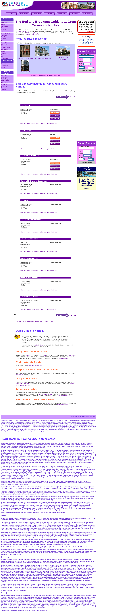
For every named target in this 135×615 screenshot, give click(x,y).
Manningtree (65, 532)
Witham (10, 604)
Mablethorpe (4, 532)
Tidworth (58, 586)
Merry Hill (4, 535)
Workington (53, 604)
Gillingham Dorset (34, 497)
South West (4, 77)
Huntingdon (51, 510)
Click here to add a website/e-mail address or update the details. (38, 123)
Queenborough (5, 557)
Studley (40, 578)
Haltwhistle (43, 502)
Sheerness (82, 567)
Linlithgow (24, 525)
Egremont (4, 488)
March (93, 532)
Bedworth (76, 452)
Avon (8, 447)
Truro (51, 587)
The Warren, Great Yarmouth (25, 58)
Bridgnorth (37, 459)
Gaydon (26, 497)
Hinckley (15, 508)
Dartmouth (25, 481)
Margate (3, 534)
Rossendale (4, 562)
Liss (46, 525)
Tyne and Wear (90, 587)
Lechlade (85, 522)
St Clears (26, 574)
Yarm (2, 610)
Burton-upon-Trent (86, 462)
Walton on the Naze (79, 595)
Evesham (64, 488)
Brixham (80, 459)
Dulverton (81, 482)
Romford (66, 561)
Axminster (21, 447)
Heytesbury (58, 507)
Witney (15, 604)
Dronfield (69, 482)
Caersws (7, 466)
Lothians (43, 528)
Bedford (60, 452)
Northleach (83, 542)
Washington (68, 597)
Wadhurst (12, 595)
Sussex (21, 580)
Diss (2, 31)
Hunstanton (4, 42)
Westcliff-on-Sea (30, 600)
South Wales (69, 571)
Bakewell (3, 450)
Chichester (19, 471)
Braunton (3, 459)
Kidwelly (61, 518)
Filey (6, 492)
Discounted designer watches (17, 422)
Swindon (3, 581)
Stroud (29, 578)
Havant (69, 504)
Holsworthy (47, 508)
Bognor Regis (60, 456)
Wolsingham (61, 604)
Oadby (3, 547)
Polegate (59, 551)
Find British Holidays (51, 429)
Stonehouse (45, 577)
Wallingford (19, 595)
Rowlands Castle (28, 562)
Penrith (75, 549)
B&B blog (75, 13)
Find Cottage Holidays (45, 423)
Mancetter (50, 532)
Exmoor (75, 488)
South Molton (87, 571)
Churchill (23, 472)
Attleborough (4, 22)
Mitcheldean (4, 537)
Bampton (23, 450)
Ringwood (45, 561)
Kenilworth (22, 518)
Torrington (17, 587)
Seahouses (10, 567)
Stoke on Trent (23, 577)
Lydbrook (16, 530)
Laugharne (45, 522)
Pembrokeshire (61, 549)
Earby (10, 487)
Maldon (35, 532)
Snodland (16, 571)
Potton (46, 552)
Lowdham (64, 528)
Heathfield (39, 505)
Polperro (73, 551)
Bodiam (47, 456)
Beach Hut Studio (46, 420)
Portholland (11, 552)
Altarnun (8, 444)
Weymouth (4, 601)
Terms (79, 416)
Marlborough (43, 534)
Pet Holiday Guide (38, 426)
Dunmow (15, 484)
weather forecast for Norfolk (35, 366)
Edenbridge (78, 487)
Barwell (83, 450)
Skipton (79, 570)
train (48, 355)
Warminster (37, 597)
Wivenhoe (21, 604)
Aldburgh (47, 443)
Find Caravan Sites (6, 425)
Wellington (46, 598)
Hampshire (68, 502)
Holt (2, 40)
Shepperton (10, 568)
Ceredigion (55, 468)
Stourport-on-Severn (74, 577)
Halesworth (30, 502)
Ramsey (20, 559)
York (37, 610)
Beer (81, 452)
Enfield (27, 488)
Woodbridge (87, 604)
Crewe (24, 477)
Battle (15, 452)
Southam (38, 573)
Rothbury (12, 562)
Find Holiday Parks (26, 423)
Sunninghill (4, 580)
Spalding (91, 573)
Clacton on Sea (64, 472)
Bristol (74, 459)
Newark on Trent (38, 540)
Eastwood (54, 487)
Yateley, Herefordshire (17, 610)
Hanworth (87, 502)
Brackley (50, 458)
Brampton (82, 458)
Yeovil (33, 610)
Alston (3, 444)
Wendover (70, 598)
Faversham (64, 491)
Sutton (27, 580)
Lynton (60, 530)
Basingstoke (4, 452)
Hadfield (3, 502)
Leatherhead (78, 522)
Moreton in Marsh (48, 537)
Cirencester (46, 472)
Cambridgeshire (5, 64)
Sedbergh (35, 567)
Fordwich (78, 492)
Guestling (27, 500)
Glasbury (54, 497)
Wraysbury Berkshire (14, 607)
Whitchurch (16, 601)
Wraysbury (4, 607)
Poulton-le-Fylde (54, 552)
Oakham (14, 547)
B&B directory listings (32, 33)
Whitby (10, 601)
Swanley (87, 580)
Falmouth (11, 491)
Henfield (75, 505)
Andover (67, 444)
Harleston (3, 38)
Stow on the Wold (86, 577)
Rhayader (88, 559)
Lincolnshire (4, 66)
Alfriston (77, 443)
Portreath (24, 552)
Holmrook (40, 508)
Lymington (40, 530)
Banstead (35, 450)
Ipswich (46, 512)
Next (71, 97)
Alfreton (71, 443)
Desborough (67, 481)
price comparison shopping (28, 429)
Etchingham (53, 488)
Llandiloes (50, 527)
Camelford (52, 466)
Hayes (89, 504)
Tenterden (70, 584)
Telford (47, 584)
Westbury (21, 600)
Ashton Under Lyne (72, 446)
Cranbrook (83, 475)
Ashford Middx (60, 446)
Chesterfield (83, 469)
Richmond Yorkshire (7, 561)
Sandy (47, 565)
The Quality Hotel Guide (22, 384)
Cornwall (25, 475)
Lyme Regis (32, 530)
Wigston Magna (80, 601)
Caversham (47, 468)
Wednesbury (18, 598)
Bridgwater (44, 459)
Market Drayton (11, 534)
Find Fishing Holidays (60, 425)
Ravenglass (34, 559)
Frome (40, 494)
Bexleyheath (51, 453)
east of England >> (62, 404)
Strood (24, 578)
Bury (8, 464)
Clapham (72, 472)
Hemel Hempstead (66, 505)
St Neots (74, 574)
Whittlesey (54, 601)
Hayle (94, 504)
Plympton (53, 551)
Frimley (25, 494)
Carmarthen (82, 466)
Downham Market (6, 33)
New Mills (33, 541)
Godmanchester (13, 498)
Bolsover (68, 456)
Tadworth (3, 584)
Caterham (34, 468)
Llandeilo (84, 525)
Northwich (15, 544)
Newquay (65, 541)
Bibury (58, 453)
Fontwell (56, 492)
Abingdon (20, 443)
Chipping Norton (70, 471)
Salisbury (21, 565)
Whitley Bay (38, 601)
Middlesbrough (20, 535)
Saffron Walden (5, 565)
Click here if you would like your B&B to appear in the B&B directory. (35, 321)
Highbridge (4, 508)
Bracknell (57, 458)
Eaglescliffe (4, 487)
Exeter (70, 488)
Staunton (49, 575)
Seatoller (17, 567)
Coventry (71, 475)
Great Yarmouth (5, 37)
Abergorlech (12, 443)
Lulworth (92, 528)
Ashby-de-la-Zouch (31, 446)
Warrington (45, 597)
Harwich (43, 504)
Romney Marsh (74, 561)
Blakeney (30, 456)
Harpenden (23, 504)
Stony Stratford (54, 577)
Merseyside (11, 535)
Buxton (24, 464)
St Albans (12, 574)
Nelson (22, 540)
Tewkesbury (83, 584)
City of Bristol (55, 472)
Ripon (55, 561)
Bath (10, 452)
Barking (47, 450)
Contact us (85, 416)
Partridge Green (33, 549)
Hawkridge (75, 504)
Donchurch (4, 482)
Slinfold (90, 570)
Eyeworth (91, 488)
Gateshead (13, 497)
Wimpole (10, 603)
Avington (3, 447)
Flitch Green (36, 492)
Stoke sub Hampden (35, 577)
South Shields (61, 571)
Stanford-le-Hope (22, 575)
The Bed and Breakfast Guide (25, 420)
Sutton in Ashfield (57, 580)
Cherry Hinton (34, 469)
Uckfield (3, 590)
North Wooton (45, 542)
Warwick (52, 597)
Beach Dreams (43, 428)
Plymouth (46, 551)
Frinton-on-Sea (32, 494)
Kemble (3, 518)
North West (4, 86)
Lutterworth (8, 530)
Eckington (71, 487)
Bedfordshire (68, 452)
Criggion (43, 477)
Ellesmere (11, 488)
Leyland (83, 524)
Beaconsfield (22, 452)
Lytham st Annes (68, 530)
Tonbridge (4, 587)
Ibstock (3, 512)
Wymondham (4, 58)
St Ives (32, 574)
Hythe (57, 510)
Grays (72, 498)
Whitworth (61, 601)
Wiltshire (23, 603)
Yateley (7, 610)
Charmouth (82, 468)
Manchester (57, 532)
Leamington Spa (68, 522)
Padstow (3, 549)
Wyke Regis (32, 607)
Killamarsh (68, 518)
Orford (47, 547)
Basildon (89, 450)
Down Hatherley (48, 482)
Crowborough (69, 477)
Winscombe (78, 603)
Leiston (51, 524)
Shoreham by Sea (89, 568)
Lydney (26, 530)
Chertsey (42, 469)
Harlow (16, 504)
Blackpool (23, 456)
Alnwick (83, 443)
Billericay (8, 455)
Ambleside (32, 444)
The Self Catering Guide (45, 394)
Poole (78, 551)
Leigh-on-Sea (33, 524)
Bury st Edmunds (16, 464)
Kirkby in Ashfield (26, 519)
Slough (3, 571)
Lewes (72, 524)
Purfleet (19, 554)
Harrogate (30, 504)
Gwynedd (49, 500)
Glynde (92, 497)
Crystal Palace (5, 478)
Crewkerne (50, 477)
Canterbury (59, 466)
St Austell (19, 574)
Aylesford (35, 447)
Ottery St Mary (61, 547)
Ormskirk (53, 547)
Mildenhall (42, 535)
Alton (13, 444)
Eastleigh (39, 487)
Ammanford (60, 444)
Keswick (39, 518)
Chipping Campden (58, 471)
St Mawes (68, 574)
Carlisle (75, 466)
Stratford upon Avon (15, 578)
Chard (70, 468)
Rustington (71, 562)
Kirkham (56, 519)
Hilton (9, 508)
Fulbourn (45, 494)
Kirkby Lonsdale (37, 519)
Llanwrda (64, 527)
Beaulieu (43, 452)
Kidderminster (54, 518)
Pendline (69, 549)
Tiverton (79, 586)
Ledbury (91, 522)
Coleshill (73, 474)
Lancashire (11, 522)
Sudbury (59, 578)
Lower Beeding (72, 528)
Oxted (86, 547)
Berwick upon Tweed (24, 453)
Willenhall (16, 603)
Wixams (27, 604)
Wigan (73, 601)
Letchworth (65, 524)
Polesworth (66, 551)
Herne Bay (20, 507)
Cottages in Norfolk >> (63, 395)
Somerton (53, 571)
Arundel (3, 446)
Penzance (81, 549)
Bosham (10, 458)
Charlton (75, 468)
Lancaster (19, 522)
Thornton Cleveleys (31, 586)
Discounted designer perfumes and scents (39, 422)
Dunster (3, 484)
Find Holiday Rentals (19, 428)
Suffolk (3, 67)
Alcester (34, 443)
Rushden (65, 562)
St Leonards (48, 574)
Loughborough (51, 528)
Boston (16, 458)
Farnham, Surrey (48, 491)
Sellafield (54, 567)
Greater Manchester (7, 500)
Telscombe (54, 584)
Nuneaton (67, 544)
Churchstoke (30, 472)
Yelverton (27, 610)
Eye (86, 488)
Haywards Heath (24, 505)
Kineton (75, 518)
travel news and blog (13, 429)
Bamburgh (16, 450)
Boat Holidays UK (27, 426)
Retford (82, 559)
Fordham (62, 492)
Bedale (55, 452)
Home (11, 13)
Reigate (76, 559)
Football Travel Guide (15, 426)
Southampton (10, 573)
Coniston (89, 474)
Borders (79, 456)
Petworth (32, 551)
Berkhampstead (6, 453)
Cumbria (27, 478)
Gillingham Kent (45, 497)
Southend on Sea (30, 573)
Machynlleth (13, 532)
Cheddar (10, 469)
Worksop (73, 606)
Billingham (15, 455)
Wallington (26, 595)
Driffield (56, 482)
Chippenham (34, 471)
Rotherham (19, 562)
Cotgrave (54, 475)
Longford (19, 528)
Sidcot (18, 570)
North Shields (26, 542)
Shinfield (60, 568)
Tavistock (34, 584)
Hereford (3, 507)
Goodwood (22, 498)
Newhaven (4, 541)
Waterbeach (76, 597)
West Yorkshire (80, 600)
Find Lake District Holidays (78, 429)
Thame (90, 584)
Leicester (15, 524)
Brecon (14, 459)
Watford (92, 597)
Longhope (26, 528)
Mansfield (73, 532)
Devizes (74, 481)
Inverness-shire (38, 512)
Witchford (4, 604)
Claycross (84, 472)
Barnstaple (64, 450)
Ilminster (29, 512)
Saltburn (27, 565)
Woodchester (5, 606)
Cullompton (20, 478)
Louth (58, 528)
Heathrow (45, 505)
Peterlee (19, 551)
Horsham (88, 508)
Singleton (48, 570)
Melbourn (74, 534)
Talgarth (9, 584)
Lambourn (4, 522)
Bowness (43, 458)
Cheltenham (25, 469)
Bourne (21, 458)
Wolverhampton (71, 604)
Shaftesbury (74, 567)
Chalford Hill (63, 468)
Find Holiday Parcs (58, 423)
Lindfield (11, 525)
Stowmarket (4, 578)
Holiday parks (62, 13)
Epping (32, 488)
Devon (80, 481)
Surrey (16, 580)
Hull (30, 510)
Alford (66, 443)
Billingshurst (23, 455)
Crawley (12, 477)
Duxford (26, 484)
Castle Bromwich (24, 468)
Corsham (32, 475)
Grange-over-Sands (42, 498)
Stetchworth (57, 575)
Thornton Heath (42, 586)
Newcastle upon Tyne (82, 540)
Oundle (68, 547)
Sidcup (23, 570)
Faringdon (24, 491)
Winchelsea (37, 603)
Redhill (65, 559)
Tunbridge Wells (59, 587)
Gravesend (66, 498)
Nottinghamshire (58, 544)
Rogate (60, 561)
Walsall (33, 595)
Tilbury (63, 586)
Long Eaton (4, 528)
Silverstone (40, 570)
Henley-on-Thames (84, 505)
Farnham (39, 491)
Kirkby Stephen (47, 519)
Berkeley (91, 452)
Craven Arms (5, 477)
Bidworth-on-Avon (66, 453)
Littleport (60, 525)
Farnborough (32, 491)
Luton (2, 530)
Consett (3, 475)
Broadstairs (87, 459)
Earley (15, 487)
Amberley (25, 444)
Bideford (81, 453)
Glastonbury (61, 497)
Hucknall (25, 510)
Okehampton (21, 547)
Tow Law (35, 587)
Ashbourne (14, 446)
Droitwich (62, 482)
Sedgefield (42, 567)
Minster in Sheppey (82, 535)
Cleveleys (26, 474)
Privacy (74, 416)
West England (5, 80)
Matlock (67, 534)
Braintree (75, 458)
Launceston (52, 522)
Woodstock (30, 606)
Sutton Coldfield (46, 580)
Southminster (46, 573)
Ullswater (9, 590)
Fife (2, 492)
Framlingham (18, 494)
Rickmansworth (30, 561)
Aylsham (3, 24)
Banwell (41, 450)
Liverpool (66, 525)
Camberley (19, 466)
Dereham (3, 29)
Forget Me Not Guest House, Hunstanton (63, 58)
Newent (92, 540)
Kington (11, 519)
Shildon (54, 568)
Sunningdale (85, 578)
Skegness (63, 570)
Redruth (70, 559)
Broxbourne (63, 461)
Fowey (11, 494)
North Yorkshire (23, 544)
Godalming (4, 498)
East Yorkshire (62, 487)
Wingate (71, 603)
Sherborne (35, 568)
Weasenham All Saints (5, 55)
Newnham (48, 541)
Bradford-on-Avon (66, 458)
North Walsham (5, 47)
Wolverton (79, 604)
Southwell (67, 573)
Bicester (75, 453)
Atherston (82, 446)
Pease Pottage (51, 549)
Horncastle (77, 508)
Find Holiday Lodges (84, 425)
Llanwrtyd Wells (73, 527)
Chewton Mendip (10, 471)
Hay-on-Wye (14, 505)
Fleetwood (23, 492)
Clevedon (12, 474)
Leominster (57, 524)
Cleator (90, 472)
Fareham (17, 491)
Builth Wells (20, 462)
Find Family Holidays (46, 425)
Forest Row (85, 492)
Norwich (3, 46)
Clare (78, 472)
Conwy (9, 475)
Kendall (16, 518)
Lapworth (38, 522)
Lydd (21, 530)
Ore (43, 547)
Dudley (74, 482)
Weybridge (89, 600)
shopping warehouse (44, 431)
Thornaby (21, 586)
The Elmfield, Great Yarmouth (24, 72)
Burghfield (47, 462)
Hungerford (35, 510)
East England (5, 82)
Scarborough (73, 565)
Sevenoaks (66, 567)
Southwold (74, 573)
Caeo (2, 466)
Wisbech (91, 603)
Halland (37, 502)
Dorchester (11, 482)
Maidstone (29, 532)
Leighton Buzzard (43, 524)
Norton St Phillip (34, 544)
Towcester (29, 587)
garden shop (40, 429)
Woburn (33, 604)
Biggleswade (88, 453)
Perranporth (89, 549)
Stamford (13, 575)
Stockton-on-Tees (13, 577)
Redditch (59, 559)
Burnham (53, 462)
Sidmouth (29, 570)
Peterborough (11, 551)
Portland (17, 552)
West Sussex (71, 600)
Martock (55, 534)
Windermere (53, 603)
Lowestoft (81, 528)
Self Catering (37, 13)
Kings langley (82, 518)
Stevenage (64, 575)
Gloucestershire (84, 497)
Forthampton (5, 494)
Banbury (29, 450)
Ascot (8, 446)
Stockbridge (78, 575)
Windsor (60, 603)
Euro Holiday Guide (62, 426)
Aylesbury (28, 447)
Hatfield (63, 504)
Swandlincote (80, 580)
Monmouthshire (13, 537)
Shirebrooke (79, 568)
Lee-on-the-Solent (6, 524)
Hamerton (51, 502)
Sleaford (84, 570)
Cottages (49, 13)
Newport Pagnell (57, 541)
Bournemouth (29, 458)
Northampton (63, 542)
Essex (47, 488)
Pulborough (12, 554)
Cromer (3, 28)
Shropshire (12, 570)
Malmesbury (42, 532)
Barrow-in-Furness (74, 450)
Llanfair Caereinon (23, 527)
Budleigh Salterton (10, 462)
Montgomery (30, 537)
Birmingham (43, 455)
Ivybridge (62, 512)
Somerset (46, 571)
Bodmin (53, 456)
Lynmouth (54, 530)
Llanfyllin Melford (35, 527)
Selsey (60, 567)
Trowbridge (42, 587)
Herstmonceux (28, 507)
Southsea (61, 573)
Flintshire (29, 492)
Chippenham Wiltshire (45, 471)
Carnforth (15, 468)
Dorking (18, 482)
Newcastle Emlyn (70, 540)
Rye (77, 562)
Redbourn (48, 559)
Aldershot (54, 443)
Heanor (32, 505)
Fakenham (4, 35)
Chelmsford (17, 469)
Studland (34, 578)
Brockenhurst (13, 461)
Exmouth (81, 488)
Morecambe (38, 537)
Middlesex (28, 535)
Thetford (3, 53)
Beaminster (36, 452)
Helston (57, 505)
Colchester (66, 474)
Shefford (3, 568)
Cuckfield (13, 478)
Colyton (83, 474)
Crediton (18, 477)
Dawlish (37, 481)
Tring (47, 587)
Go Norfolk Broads (63, 429)
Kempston (9, 518)
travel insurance (63, 358)
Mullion (67, 537)
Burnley (70, 462)
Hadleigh (9, 502)
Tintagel (69, 586)
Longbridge (12, 528)
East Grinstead (22, 487)
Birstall (50, 455)
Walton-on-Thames (67, 595)
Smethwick (9, 571)
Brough (42, 461)
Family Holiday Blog (74, 426)
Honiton (58, 508)
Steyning (71, 575)
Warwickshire (60, 597)
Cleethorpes (4, 474)
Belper (85, 452)
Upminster (23, 590)
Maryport (61, 534)
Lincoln (88, 524)
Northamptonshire (73, 542)
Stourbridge (63, 577)
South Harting (78, 571)
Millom (57, 535)
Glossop (68, 497)
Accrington (27, 443)
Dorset (24, 482)
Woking (38, 604)
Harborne (4, 504)
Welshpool (77, 598)
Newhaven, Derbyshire (15, 541)
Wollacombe (22, 606)
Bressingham (4, 26)
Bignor (3, 455)
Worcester (56, 606)
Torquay (10, 587)
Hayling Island (5, 505)
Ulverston (16, 590)
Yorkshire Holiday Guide (32, 425)
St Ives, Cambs (39, 574)
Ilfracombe (17, 512)
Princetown (74, 552)
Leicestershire (23, 524)
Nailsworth (4, 540)
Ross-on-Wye (90, 561)
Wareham (4, 597)
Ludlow (86, 528)
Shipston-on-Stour (69, 568)
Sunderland (77, 578)
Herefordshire (11, 507)
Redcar (54, 559)
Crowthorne (84, 477)
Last (75, 97)
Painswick (16, 549)
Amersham (39, 444)
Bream (9, 459)
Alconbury (41, 443)
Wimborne (30, 603)
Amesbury (47, 444)
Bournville (37, 458)
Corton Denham (40, 475)
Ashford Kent (51, 446)
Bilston (30, 455)
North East (4, 84)
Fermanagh (85, 491)
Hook (83, 508)
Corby (20, 475)
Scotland (3, 89)
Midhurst (35, 535)
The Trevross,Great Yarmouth (42, 58)
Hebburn (52, 505)
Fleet (17, 492)
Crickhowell (30, 477)
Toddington (86, 586)
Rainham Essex (12, 559)
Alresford (89, 443)
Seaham (3, 567)
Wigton (88, 601)
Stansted (36, 575)
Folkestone (50, 492)
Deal (42, 481)
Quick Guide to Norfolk (33, 34)
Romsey (82, 561)
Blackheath (15, 456)
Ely (16, 488)
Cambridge (34, 466)
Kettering (46, 518)
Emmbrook (21, 488)
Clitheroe (32, 474)
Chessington (69, 469)
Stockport (4, 577)
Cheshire (55, 469)
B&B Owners (87, 13)
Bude (2, 462)
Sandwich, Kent (54, 565)
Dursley (21, 484)
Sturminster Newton (50, 578)
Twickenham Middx (79, 587)
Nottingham (49, 544)
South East (4, 75)
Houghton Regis (5, 510)
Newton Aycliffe (82, 541)
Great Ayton (79, 498)
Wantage (89, 595)
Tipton (74, 586)
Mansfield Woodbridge (83, 532)
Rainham (3, 559)
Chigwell (26, 471)
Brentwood (21, 459)
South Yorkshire (83, 573)
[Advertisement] (85, 106)
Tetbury (76, 584)
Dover (29, 482)
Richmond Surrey (19, 561)
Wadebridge (4, 595)
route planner (19, 375)
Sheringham (4, 49)
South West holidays (32, 428)
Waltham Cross (51, 595)
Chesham (48, 469)
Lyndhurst (47, 530)
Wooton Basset (47, 606)
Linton (30, 525)
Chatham (89, 468)
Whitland (31, 601)
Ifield (7, 512)
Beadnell (29, 452)
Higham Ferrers (75, 507)
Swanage (72, 580)
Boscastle (4, 458)
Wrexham (25, 607)
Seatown (28, 567)
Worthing (79, 606)
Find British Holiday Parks (85, 423)
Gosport (33, 498)
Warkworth (29, 597)
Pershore (3, 551)
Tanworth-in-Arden (18, 584)
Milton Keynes (64, 535)
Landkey (25, 522)
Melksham (81, 534)
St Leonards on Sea (59, 574)
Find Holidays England (27, 431)
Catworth (40, 468)
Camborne (26, 466)
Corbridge (15, 475)
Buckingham (71, 461)
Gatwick (20, 497)
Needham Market (13, 540)
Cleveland (19, 474)
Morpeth (56, 537)
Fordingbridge (70, 492)
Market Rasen (34, 534)
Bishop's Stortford (80, 455)
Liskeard (41, 525)
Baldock (9, 450)
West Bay (84, 598)
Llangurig (43, 527)
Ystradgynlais (44, 610)
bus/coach (43, 355)
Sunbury (70, 578)
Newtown (91, 541)
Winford (66, 603)
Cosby (48, 475)
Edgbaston (86, 487)
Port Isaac (4, 552)
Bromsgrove (28, 461)
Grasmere (59, 498)
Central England (5, 79)
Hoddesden (27, 508)
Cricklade (37, 477)
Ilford (11, 512)
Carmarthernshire (6, 468)
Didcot (85, 481)
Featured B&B (23, 31)
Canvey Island (68, 466)
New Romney (28, 540)
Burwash (3, 464)
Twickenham (68, 587)
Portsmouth (31, 552)
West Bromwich (12, 600)
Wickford (67, 601)
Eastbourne (31, 487)
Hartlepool (37, 504)
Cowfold (76, 475)
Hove (19, 510)
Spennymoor (5, 574)
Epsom (37, 488)
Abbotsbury (4, 443)
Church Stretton (14, 472)
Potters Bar (39, 552)
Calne (13, 466)
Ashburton (22, 446)
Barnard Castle (55, 450)
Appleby (83, 444)
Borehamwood (86, 456)
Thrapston (51, 586)
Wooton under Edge (89, 606)
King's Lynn (4, 44)
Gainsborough (5, 497)
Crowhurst (77, 477)
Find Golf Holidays (72, 425)
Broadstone (4, 461)
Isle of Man (52, 512)
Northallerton (54, 542)
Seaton (23, 567)
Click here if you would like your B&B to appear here (46, 75)
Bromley (20, 461)
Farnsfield (57, 491)
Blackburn (8, 456)
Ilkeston (23, 512)
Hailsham (16, 502)
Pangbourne (23, 549)
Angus (73, 444)
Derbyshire (52, 481)
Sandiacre (41, 565)
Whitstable (46, 601)
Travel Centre (72, 355)
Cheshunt (62, 469)
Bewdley (34, 453)
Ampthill (53, 444)
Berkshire (14, 453)
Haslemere (50, 504)
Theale (10, 586)
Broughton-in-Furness (51, 461)
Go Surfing (65, 428)
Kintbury (17, 519)
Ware (94, 595)
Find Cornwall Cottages (14, 431)
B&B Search (24, 13)
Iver (58, 512)
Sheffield (89, 567)
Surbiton (10, 580)
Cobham (50, 474)
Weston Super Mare (60, 600)
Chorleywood (85, 471)
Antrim (78, 444)
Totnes (23, 587)
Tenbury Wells (62, 584)
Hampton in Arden (78, 502)
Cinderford (38, 472)
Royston (46, 562)
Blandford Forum (39, 456)
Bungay (34, 462)
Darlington (11, 481)
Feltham (78, 491)
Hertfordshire (44, 507)
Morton (62, 537)
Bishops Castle (69, 455)
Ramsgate (27, 559)
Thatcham (4, 586)
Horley (71, 508)
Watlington (4, 598)
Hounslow (14, 510)
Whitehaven (24, 601)
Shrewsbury (4, 570)
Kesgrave (33, 518)
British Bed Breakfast (74, 422)
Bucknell (90, 461)
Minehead (72, 535)
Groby (22, 500)
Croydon (92, 477)
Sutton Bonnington (35, 580)
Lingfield (17, 525)
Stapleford (43, 575)
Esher (42, 488)
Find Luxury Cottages (54, 428)
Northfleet (9, 542)
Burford (40, 462)
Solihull (27, 571)
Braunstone (89, 458)
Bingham (36, 455)
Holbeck (34, 508)
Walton (59, 595)
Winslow (85, 603)
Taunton (27, 584)
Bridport (58, 459)
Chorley (78, 471)
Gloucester (75, 497)
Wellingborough (37, 598)
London (93, 527)
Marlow (50, 534)
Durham (9, 484)
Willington (4, 603)
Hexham (51, 507)
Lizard (72, 525)
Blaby (2, 456)
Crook (62, 477)
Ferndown (93, 491)
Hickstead (66, 507)
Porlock (92, 551)
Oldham (28, 547)
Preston (81, 552)
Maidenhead (21, 532)
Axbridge (14, 447)
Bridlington (52, 459)
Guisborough (41, 500)
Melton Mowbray (89, 534)
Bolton (74, 456)
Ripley (51, 561)
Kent (27, 518)
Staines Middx (5, 575)
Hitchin (21, 508)
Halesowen (23, 502)
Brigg (64, 459)
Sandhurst (34, 565)
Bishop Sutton (91, 455)
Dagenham (4, 481)
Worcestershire (65, 606)
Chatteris (3, 469)
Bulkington (28, 462)
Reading (41, 559)
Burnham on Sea (62, 462)
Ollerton (34, 547)
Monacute (22, 537)
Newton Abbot (72, 541)
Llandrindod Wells (6, 527)
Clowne (38, 474)
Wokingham (45, 604)
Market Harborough (23, 534)
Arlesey (89, 444)
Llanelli (14, 527)
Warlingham (11, 597)
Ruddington (52, 562)
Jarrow (3, 515)
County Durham (62, 475)
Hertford (36, 507)
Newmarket (26, 541)
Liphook (35, 525)
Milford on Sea (50, 535)
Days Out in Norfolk (38, 345)
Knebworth (62, 519)
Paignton (9, 549)
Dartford (18, 481)
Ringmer (38, 561)
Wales (2, 88)
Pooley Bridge (85, 551)
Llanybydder (82, 527)
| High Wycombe (85, 507)
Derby (47, 481)
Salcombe (14, 565)
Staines (89, 574)
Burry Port (77, 462)
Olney (39, 547)
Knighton (69, 519)
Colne (78, 474)
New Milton (40, 541)
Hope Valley (64, 508)
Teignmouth (41, 584)
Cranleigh (90, 475)
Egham (92, 487)
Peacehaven (42, 549)
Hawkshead (82, 504)
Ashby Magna (42, 446)
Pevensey (39, 551)
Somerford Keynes (36, 571)
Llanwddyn (57, 527)
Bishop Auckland (58, 455)
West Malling (40, 600)
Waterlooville (85, 597)
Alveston (18, 444)
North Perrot (17, 542)
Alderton (60, 443)
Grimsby (16, 500)
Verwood (3, 593)
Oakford (8, 547)
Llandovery (91, 525)
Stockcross (86, 575)
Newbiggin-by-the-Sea (51, 540)
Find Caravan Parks (19, 425)
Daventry (31, 481)
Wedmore (11, 598)
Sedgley (48, 567)
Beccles (49, 452)
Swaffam (3, 51)
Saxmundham (64, 565)
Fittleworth (11, 492)
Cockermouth (58, 474)
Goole (28, 498)
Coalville (44, 474)
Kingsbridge (4, 519)
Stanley (30, 575)
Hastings (57, 504)
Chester (76, 469)
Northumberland (6, 544)
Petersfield (26, 551)
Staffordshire (82, 574)
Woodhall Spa (14, 606)
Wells (51, 598)
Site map (92, 416)
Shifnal (49, 568)
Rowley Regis (38, 562)
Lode (88, 527)
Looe (38, 528)
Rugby (59, 562)
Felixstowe (72, 491)
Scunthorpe (81, 565)
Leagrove (60, 522)
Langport (31, 522)
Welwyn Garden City (60, 598)
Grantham (52, 498)
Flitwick (43, 492)
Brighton (69, 459)
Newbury (61, 540)
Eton (59, 488)
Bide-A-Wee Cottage (75, 428)
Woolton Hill (38, 606)
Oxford (73, 547)
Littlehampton (52, 525)
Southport (54, 573)
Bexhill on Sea (42, 453)
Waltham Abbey (40, 595)
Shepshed (18, 568)
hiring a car (29, 355)
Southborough (19, 573)
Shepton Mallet (26, 568)
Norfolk (49, 403)
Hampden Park (59, 502)
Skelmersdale (71, 570)
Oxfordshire (80, 547)
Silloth (34, 570)
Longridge (33, 528)
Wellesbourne (27, 598)
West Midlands (49, 600)
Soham (22, 571)
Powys (61, 552)
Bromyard (36, 461)
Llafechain (78, 525)
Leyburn (77, 524)
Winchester (45, 603)
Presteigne (67, 552)
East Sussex (46, 487)
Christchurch (5, 472)
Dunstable (87, 482)
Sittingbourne (55, 570)
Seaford (88, 565)
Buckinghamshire (81, 461)
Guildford (34, 500)
